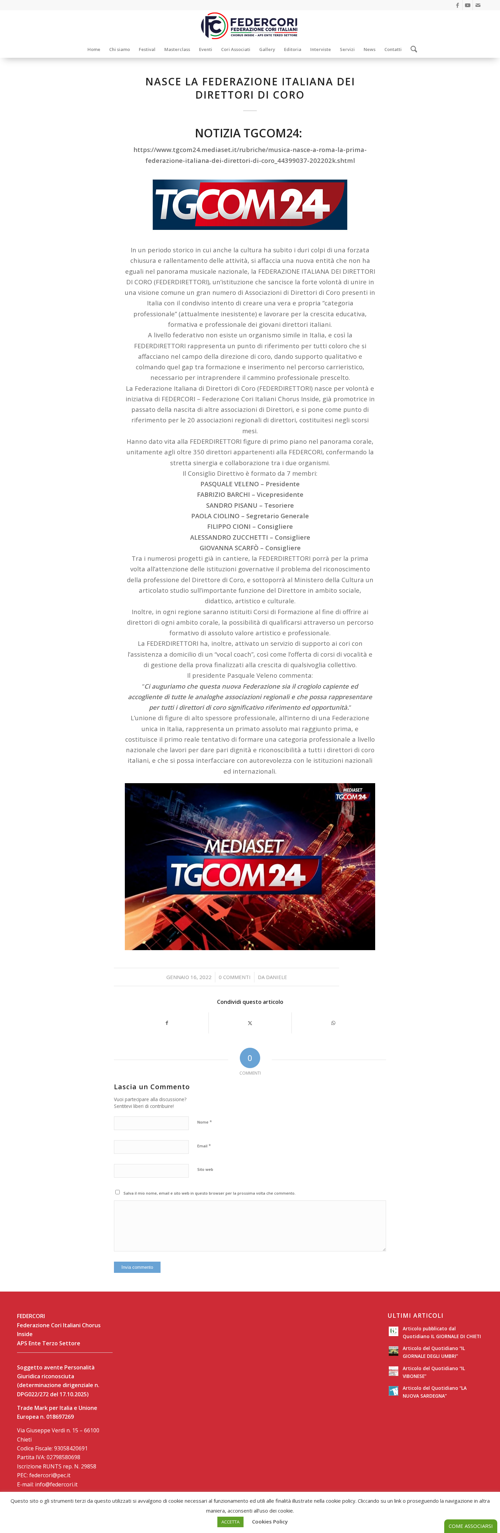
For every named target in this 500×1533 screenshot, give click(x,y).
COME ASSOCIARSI (471, 1525)
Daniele (276, 977)
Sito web (205, 1169)
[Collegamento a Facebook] (457, 5)
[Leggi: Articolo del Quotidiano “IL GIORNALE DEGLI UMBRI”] (393, 1351)
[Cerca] (411, 49)
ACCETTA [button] (230, 1522)
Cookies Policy (270, 1521)
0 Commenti (235, 977)
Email (204, 1146)
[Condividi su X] (250, 1022)
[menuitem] (94, 49)
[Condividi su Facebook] (167, 1022)
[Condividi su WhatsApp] (333, 1022)
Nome (204, 1122)
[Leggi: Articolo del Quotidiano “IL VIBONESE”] (393, 1371)
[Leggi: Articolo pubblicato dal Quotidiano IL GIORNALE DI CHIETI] (393, 1331)
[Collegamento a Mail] (478, 5)
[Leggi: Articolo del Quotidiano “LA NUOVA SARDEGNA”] (393, 1391)
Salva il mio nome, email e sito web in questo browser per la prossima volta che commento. (209, 1193)
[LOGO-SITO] (250, 25)
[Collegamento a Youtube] (467, 5)
